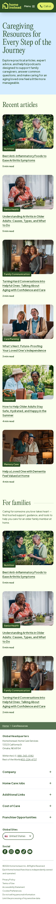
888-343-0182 (25, 755)
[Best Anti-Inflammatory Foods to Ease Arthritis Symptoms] (28, 131)
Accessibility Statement (13, 887)
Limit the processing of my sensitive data (21, 898)
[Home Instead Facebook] (4, 851)
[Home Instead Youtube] (29, 851)
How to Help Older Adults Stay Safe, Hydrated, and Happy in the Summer (24, 411)
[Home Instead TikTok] (23, 851)
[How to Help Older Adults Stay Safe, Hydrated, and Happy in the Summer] (28, 382)
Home (5, 725)
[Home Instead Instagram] (11, 851)
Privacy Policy (8, 880)
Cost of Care (11, 806)
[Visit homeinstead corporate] (12, 6)
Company (9, 772)
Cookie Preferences (12, 891)
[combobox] (18, 836)
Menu (27, 6)
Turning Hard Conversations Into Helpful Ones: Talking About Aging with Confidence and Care (23, 285)
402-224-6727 (29, 759)
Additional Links (13, 794)
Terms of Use (8, 883)
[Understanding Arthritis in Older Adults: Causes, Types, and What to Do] (28, 192)
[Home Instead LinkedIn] (17, 851)
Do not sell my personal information (18, 894)
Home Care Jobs (13, 783)
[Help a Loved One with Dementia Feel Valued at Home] (28, 447)
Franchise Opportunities (19, 817)
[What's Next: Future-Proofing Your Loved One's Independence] (28, 322)
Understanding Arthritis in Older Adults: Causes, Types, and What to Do (24, 221)
